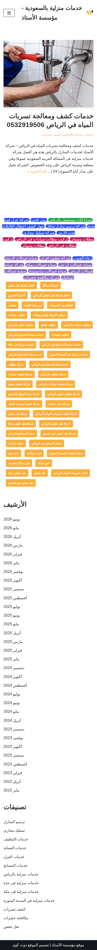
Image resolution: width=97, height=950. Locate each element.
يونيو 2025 (12, 615)
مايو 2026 (11, 528)
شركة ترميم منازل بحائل (66, 226)
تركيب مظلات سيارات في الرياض (42, 239)
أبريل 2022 (12, 782)
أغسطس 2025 (15, 598)
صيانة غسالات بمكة (41, 265)
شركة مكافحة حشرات (41, 278)
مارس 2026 (13, 545)
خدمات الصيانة (15, 848)
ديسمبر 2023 (14, 729)
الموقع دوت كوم (25, 945)
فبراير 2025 (13, 650)
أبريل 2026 (12, 537)
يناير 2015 (11, 790)
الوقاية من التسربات (61, 305)
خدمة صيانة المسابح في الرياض (50, 364)
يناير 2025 (11, 659)
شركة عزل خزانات (59, 404)
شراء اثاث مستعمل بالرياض (70, 220)
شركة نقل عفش (17, 413)
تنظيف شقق (48, 325)
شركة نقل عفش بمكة (20, 423)
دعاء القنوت (82, 258)
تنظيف (12, 305)
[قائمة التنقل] (9, 13)
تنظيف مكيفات (60, 334)
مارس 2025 (13, 642)
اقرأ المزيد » (36, 171)
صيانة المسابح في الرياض (47, 443)
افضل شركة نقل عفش (21, 285)
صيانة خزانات (16, 443)
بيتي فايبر (39, 220)
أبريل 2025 (12, 633)
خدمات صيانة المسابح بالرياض (26, 334)
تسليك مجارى (14, 830)
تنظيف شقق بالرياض (20, 325)
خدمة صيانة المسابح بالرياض (24, 354)
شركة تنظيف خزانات (20, 374)
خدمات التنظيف (16, 839)
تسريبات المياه (32, 305)
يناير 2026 (11, 563)
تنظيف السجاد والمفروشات (49, 315)
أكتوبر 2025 (13, 580)
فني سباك (44, 463)
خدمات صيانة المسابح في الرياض (61, 344)
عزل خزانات (34, 453)
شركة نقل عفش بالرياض (56, 423)
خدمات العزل (14, 857)
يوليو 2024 (12, 694)
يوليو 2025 (12, 607)
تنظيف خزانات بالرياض (77, 325)
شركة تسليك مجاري (39, 233)
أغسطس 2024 (15, 685)
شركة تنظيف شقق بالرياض (63, 394)
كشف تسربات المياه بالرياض (70, 473)
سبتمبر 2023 (14, 755)
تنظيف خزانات (16, 315)
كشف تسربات (51, 134)
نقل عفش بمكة (17, 473)
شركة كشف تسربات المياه (24, 404)
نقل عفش (39, 473)
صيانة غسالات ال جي (75, 265)
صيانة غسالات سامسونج (47, 271)
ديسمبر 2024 (14, 668)
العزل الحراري (16, 295)
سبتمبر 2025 (14, 589)
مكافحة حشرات (16, 918)
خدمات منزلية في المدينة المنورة (68, 354)
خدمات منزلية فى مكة (21, 344)
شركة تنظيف (16, 364)
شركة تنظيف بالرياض (53, 374)
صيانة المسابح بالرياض (21, 433)
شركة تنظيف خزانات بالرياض (55, 384)
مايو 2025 (11, 624)
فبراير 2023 (13, 773)
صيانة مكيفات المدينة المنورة (66, 453)
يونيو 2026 (12, 519)
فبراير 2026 (13, 554)
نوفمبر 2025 (13, 572)
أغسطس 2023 (15, 764)
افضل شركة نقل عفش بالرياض (51, 295)
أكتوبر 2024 (13, 677)
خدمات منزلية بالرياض (78, 134)
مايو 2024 (11, 711)
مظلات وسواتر (82, 239)
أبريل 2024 (12, 720)
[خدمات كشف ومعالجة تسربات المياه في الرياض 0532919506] (48, 73)
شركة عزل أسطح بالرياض (23, 394)
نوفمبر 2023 (13, 738)
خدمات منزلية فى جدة (21, 883)
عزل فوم (13, 453)
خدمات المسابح (16, 865)
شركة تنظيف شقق (19, 384)
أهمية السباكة (50, 285)
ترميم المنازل (14, 822)
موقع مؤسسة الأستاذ (68, 945)
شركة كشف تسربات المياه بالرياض (56, 413)
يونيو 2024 (12, 703)
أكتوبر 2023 (13, 747)
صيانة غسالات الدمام (21, 258)
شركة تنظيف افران (55, 258)
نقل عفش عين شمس (20, 483)
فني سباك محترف (19, 463)
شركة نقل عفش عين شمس (59, 433)
